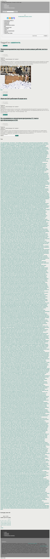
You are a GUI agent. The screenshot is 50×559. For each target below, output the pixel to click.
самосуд (18, 423)
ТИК (26, 455)
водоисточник (29, 198)
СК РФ (35, 430)
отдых (44, 359)
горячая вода (3, 222)
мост (19, 323)
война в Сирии (27, 201)
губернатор (5, 226)
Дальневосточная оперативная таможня (14, 227)
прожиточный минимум (37, 400)
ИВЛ (35, 267)
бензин (11, 173)
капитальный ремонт (29, 277)
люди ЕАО (40, 301)
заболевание (15, 259)
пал (39, 364)
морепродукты (3, 323)
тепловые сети (16, 453)
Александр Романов (37, 156)
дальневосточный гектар (21, 228)
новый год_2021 (22, 345)
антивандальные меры (28, 162)
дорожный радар (8, 250)
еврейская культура (19, 252)
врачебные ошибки (10, 204)
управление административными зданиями (34, 469)
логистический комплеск (8, 300)
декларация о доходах (11, 232)
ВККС (27, 196)
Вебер (25, 190)
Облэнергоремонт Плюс (14, 349)
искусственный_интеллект (28, 273)
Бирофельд (42, 178)
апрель (41, 164)
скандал (7, 431)
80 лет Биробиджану (41, 145)
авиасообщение (11, 150)
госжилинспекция (44, 222)
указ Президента (4, 466)
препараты (30, 393)
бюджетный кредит (4, 187)
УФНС (34, 472)
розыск (38, 415)
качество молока (34, 278)
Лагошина (31, 294)
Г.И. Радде (27, 214)
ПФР (4, 407)
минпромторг (33, 316)
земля (44, 265)
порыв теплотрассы (34, 386)
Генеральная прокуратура (34, 215)
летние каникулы (9, 299)
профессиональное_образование (22, 403)
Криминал (23, 290)
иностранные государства (34, 271)
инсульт (2, 272)
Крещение (10, 290)
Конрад (9, 285)
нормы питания (28, 346)
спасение (17, 442)
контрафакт (45, 285)
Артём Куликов (14, 167)
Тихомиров (34, 455)
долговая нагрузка (4, 248)
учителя (38, 474)
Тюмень (2, 463)
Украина (14, 466)
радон (9, 408)
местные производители (23, 311)
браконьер (12, 184)
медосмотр (41, 309)
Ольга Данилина (34, 355)
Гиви (21, 216)
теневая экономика (4, 453)
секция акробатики (37, 425)
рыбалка (24, 420)
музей (16, 324)
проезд (30, 400)
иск (13, 273)
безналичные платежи (5, 171)
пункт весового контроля (30, 406)
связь (19, 425)
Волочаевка (8, 202)
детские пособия (8, 243)
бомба (37, 182)
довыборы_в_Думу (17, 247)
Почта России (11, 390)
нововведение (21, 344)
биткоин (47, 178)
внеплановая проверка (40, 197)
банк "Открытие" (6, 169)
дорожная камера (33, 249)
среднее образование (36, 443)
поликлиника (41, 384)
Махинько (22, 307)
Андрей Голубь (22, 161)
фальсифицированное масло (23, 475)
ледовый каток (3, 296)
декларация (3, 232)
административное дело (13, 153)
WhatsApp (41, 146)
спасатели (12, 442)
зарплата (9, 264)
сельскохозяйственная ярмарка (32, 426)
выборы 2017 (7, 208)
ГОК (4, 220)
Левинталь (41, 294)
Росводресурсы (9, 416)
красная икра (15, 289)
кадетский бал (44, 275)
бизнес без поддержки (29, 174)
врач (4, 204)
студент (2, 447)
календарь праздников (41, 276)
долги (39, 247)
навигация (7, 329)
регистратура (40, 410)
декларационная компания (43, 231)
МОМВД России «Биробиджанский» (23, 322)
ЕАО (47, 250)
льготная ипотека (15, 301)
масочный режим (34, 306)
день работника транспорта (11, 238)
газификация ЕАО (39, 214)
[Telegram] (8, 18)
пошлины (23, 390)
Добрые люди (3, 247)
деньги (19, 241)
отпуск (38, 362)
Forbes (26, 146)
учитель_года (33, 474)
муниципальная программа (14, 326)
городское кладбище (27, 221)
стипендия (40, 444)
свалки (8, 425)
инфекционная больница (19, 272)
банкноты (21, 169)
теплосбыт (17, 454)
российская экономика (22, 418)
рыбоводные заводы (31, 420)
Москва (8, 323)
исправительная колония (40, 273)
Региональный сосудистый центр (29, 410)
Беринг (14, 173)
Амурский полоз (22, 159)
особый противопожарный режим (19, 359)
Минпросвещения (40, 316)
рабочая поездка (41, 407)
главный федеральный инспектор (35, 218)
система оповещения (8, 430)
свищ (16, 425)
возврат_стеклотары (5, 201)
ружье (47, 419)
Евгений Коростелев (10, 252)
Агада (8, 152)
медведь (40, 307)
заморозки (13, 262)
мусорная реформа (31, 327)
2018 (7, 145)
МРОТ (9, 324)
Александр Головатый (37, 154)
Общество (6, 22)
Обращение (17, 350)
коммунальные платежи (35, 283)
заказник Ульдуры (22, 260)
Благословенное (7, 180)
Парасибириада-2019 (19, 367)
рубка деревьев (32, 419)
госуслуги (24, 224)
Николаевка (35, 341)
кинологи (36, 279)
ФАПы (9, 476)
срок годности (3, 444)
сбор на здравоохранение (42, 424)
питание (34, 376)
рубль (40, 419)
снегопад (40, 435)
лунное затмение (40, 300)
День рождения (21, 238)
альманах (2, 159)
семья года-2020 (14, 427)
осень (1, 359)
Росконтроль (34, 416)
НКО (32, 342)
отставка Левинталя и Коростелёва (8, 363)
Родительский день (17, 415)
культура (41, 292)
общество (2, 352)
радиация (5, 408)
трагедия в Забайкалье (17, 458)
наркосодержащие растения (29, 333)
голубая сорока (27, 220)
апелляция (25, 164)
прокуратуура (35, 401)
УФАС (26, 472)
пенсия (46, 372)
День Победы (18, 237)
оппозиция (37, 357)
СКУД (28, 432)
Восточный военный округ (30, 203)
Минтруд (7, 317)
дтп (35, 250)
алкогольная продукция (39, 158)
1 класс (43, 144)
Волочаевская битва (15, 202)
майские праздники (17, 302)
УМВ (33, 466)
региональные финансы (5, 410)
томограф (6, 457)
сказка (4, 431)
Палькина (2, 366)
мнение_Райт (33, 318)
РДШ (28, 409)
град (42, 224)
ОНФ (38, 356)
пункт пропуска (39, 406)
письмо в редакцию (18, 376)
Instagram (30, 146)
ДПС (28, 250)
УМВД (35, 466)
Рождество (33, 415)
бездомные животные (41, 170)
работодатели (26, 407)
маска (23, 306)
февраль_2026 (30, 476)
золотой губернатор (30, 266)
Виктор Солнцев (4, 196)
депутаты (27, 241)
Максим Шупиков (27, 304)
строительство (38, 446)
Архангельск (21, 167)
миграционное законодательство (12, 312)
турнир (28, 461)
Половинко (34, 385)
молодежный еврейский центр (37, 321)
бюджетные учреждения (42, 186)
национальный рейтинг (26, 335)
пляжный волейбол (25, 378)
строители (32, 446)
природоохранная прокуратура (29, 396)
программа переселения (35, 398)
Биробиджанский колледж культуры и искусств (18, 178)
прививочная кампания (30, 395)
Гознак (1, 220)
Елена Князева (3, 254)
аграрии (16, 152)
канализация (22, 277)
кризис (14, 290)
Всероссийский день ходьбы (12, 207)
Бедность (28, 170)
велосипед (33, 191)
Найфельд (2, 330)
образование (35, 349)
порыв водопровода (25, 386)
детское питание (41, 243)
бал (46, 168)
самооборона (13, 423)
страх (19, 446)
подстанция (15, 381)
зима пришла (18, 266)
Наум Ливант (18, 335)
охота (36, 363)
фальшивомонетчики (43, 475)
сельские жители (4, 426)
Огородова (14, 353)
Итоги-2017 (13, 275)
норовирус (34, 346)
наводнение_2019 (20, 329)
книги (46, 281)
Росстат (41, 418)
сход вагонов (3, 450)
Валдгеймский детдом (5, 188)
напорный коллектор (38, 332)
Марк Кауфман (43, 305)
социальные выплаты (5, 441)
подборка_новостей (4, 380)
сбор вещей (33, 424)
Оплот (29, 357)
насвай (35, 334)
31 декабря (16, 145)
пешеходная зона (10, 375)
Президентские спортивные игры (7, 393)
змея (25, 266)
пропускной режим (13, 402)
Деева (16, 231)
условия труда (39, 471)
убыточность (40, 463)
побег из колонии (38, 378)
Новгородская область (5, 344)
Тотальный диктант (44, 457)
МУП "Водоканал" (39, 326)
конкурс (6, 285)
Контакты (6, 6)
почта (7, 390)
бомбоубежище (43, 182)
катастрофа (6, 278)
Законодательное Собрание (35, 260)
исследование (3, 275)
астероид (34, 167)
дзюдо (15, 244)
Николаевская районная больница (8, 342)
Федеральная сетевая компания (13, 477)
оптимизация (17, 358)
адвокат (20, 152)
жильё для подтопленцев (35, 258)
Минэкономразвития (17, 317)
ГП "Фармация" (34, 224)
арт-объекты (44, 165)
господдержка (3, 224)
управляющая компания (13, 471)
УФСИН (46, 472)
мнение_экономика (4, 319)
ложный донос (24, 300)
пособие (2, 389)
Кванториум (3, 279)
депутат (23, 241)
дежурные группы (22, 231)
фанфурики (2, 476)
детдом (38, 241)
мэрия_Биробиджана (25, 328)
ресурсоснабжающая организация (24, 414)
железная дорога (40, 254)
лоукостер (33, 300)
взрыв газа (35, 193)
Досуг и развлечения (9, 30)
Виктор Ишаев (39, 194)
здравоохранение (26, 265)
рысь (43, 420)
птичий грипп (18, 406)
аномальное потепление (5, 162)
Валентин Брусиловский (20, 188)
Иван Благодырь (16, 267)
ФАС (12, 476)
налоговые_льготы (16, 332)
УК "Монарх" (43, 465)
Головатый (12, 220)
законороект (24, 261)
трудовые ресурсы (37, 460)
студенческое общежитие (14, 447)
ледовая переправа (23, 295)
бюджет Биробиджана (40, 185)
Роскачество (21, 416)
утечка (9, 472)
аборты (9, 147)
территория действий (31, 454)
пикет (40, 375)
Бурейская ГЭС (7, 185)
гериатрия (11, 216)
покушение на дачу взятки (13, 384)
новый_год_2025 (13, 346)
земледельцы (33, 265)
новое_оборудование (43, 344)
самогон (35, 421)
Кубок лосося (10, 292)
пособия (6, 389)
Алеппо (14, 158)
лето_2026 (17, 299)
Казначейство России (26, 276)
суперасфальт (25, 449)
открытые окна (39, 361)
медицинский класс (25, 309)
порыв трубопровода (44, 386)
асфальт (44, 167)
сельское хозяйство (20, 426)
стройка (44, 446)
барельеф (8, 170)
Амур (6, 159)
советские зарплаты (8, 437)
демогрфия (30, 232)
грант (1, 225)
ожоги (39, 353)
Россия (37, 418)
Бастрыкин (21, 170)
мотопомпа (34, 323)
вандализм (7, 190)
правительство (29, 390)
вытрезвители (37, 213)
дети (41, 241)
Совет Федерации (38, 436)
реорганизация (41, 413)
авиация (17, 150)
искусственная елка (18, 273)
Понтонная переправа (5, 386)
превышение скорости (21, 391)
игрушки (46, 267)
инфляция (31, 272)
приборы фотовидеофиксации (18, 395)
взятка (9, 194)
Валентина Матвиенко (39, 188)
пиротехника (11, 376)
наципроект (3, 336)
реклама (12, 413)
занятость (18, 262)
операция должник (17, 357)
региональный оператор (16, 410)
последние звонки (35, 387)
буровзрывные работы (16, 185)
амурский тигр (29, 159)
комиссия (2, 283)
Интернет (11, 272)
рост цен (45, 418)
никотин (26, 342)
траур (46, 459)
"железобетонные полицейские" (36, 142)
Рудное (44, 419)
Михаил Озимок (45, 317)
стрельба (28, 446)
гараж (17, 215)
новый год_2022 (30, 345)
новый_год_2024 (6, 346)
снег (36, 435)
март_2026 (19, 306)
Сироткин (45, 429)
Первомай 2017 (18, 373)
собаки (45, 435)
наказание (7, 330)
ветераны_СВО (41, 192)
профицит (41, 403)
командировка (30, 282)
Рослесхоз (39, 416)
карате (45, 277)
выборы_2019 (36, 208)
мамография (13, 305)
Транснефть (12, 459)
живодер (24, 256)
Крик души (18, 290)
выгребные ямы (7, 210)
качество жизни (15, 278)
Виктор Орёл (46, 194)
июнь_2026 (23, 275)
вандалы (12, 190)
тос (39, 457)
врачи (15, 204)
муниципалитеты (4, 326)
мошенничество (4, 324)
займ (8, 260)
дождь (23, 247)
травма (6, 458)
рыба (21, 420)
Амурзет (9, 159)
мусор (25, 327)
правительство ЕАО (36, 390)
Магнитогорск (3, 302)
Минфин (11, 317)
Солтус (30, 437)
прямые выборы (24, 404)
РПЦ (25, 419)
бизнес (22, 174)
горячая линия (9, 222)
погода (17, 379)
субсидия (42, 448)
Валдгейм (42, 187)
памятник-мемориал (26, 366)
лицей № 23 (41, 299)
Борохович (5, 184)
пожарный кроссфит (15, 383)
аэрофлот (43, 168)
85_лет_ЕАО (16, 146)
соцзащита (28, 438)
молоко (2, 322)
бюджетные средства (32, 186)
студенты (6, 447)
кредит (28, 289)
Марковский (12, 306)
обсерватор (32, 350)
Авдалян (34, 148)
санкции (15, 424)
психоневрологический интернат (7, 406)
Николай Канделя (20, 342)
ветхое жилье (6, 193)
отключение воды (10, 361)
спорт (30, 442)
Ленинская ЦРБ (36, 296)
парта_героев (38, 367)
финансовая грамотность (33, 482)
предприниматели (12, 392)
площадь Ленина (17, 378)
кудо (25, 292)
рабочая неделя (33, 407)
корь (13, 288)
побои (43, 378)
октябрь (2, 355)
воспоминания (14, 203)
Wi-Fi (44, 146)
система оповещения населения (20, 430)
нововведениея (28, 344)
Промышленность (4, 402)
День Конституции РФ (18, 235)
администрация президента (25, 153)
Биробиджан (24, 175)
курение (32, 293)
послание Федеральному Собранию (23, 387)
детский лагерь (27, 243)
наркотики (38, 333)
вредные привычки (21, 204)
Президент (29, 392)
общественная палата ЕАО (15, 351)
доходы (25, 250)
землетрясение (39, 265)
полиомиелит (3, 385)
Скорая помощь (23, 432)
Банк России (13, 169)
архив (25, 167)
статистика (17, 444)
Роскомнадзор (27, 416)
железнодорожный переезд (6, 255)
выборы (2, 208)
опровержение (8, 358)
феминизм (40, 478)
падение (36, 364)
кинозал (32, 279)
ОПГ (12, 357)
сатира (24, 424)
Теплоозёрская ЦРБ (45, 453)
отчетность (32, 363)
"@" (1, 142)
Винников (15, 196)
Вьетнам (7, 214)
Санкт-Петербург (9, 424)
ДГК (1, 231)
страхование (23, 446)
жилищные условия (10, 258)
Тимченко (29, 455)
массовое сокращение (43, 306)
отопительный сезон (27, 362)
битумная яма (3, 179)
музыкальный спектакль (37, 324)
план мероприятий (40, 376)
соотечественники (40, 437)
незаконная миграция (18, 338)
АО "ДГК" (16, 164)
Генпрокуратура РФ (4, 216)
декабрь (35, 231)
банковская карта (27, 169)
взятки (13, 194)
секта (31, 425)
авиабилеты (38, 148)
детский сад (34, 243)
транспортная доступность (21, 459)
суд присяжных (3, 449)
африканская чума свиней (29, 168)
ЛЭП (37, 301)
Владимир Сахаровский (18, 197)
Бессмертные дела (35, 173)
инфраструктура (37, 272)
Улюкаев (30, 466)
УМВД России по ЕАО (14, 467)
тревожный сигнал (4, 460)
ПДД (42, 369)
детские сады (15, 243)
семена (40, 426)
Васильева (16, 190)
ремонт (30, 413)
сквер (10, 431)
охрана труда (40, 363)
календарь (33, 276)
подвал (11, 380)
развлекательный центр (19, 408)
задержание (42, 259)
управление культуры (27, 470)
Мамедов (2, 305)
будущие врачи (37, 184)
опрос (12, 358)
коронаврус (36, 287)
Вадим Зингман (27, 187)
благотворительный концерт (16, 181)
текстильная (22, 452)
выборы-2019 (43, 209)
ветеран (17, 192)
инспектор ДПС (43, 271)
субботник (33, 448)
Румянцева (10, 420)
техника (43, 454)
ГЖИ (15, 216)
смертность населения (39, 433)
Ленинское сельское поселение (12, 298)
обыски (5, 353)
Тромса (10, 460)
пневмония (31, 378)
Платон (8, 378)
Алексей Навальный (37, 157)
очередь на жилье (4, 364)
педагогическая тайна (19, 370)
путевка (45, 406)
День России (28, 238)
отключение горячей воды (20, 361)
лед (18, 295)
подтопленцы (27, 381)
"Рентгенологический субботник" (24, 144)
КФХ (13, 294)
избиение (5, 268)
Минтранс (2, 317)
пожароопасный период (25, 383)
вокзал (37, 201)
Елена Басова (46, 253)
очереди (46, 363)
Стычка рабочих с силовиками (27, 447)
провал (13, 398)
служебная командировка (14, 433)
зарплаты (13, 264)
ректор (23, 413)
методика (36, 311)
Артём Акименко (7, 167)
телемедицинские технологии (32, 452)
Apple (23, 146)
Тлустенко (41, 455)
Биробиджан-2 (30, 175)
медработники (3, 310)
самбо (32, 421)
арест (25, 165)
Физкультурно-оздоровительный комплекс (32, 481)
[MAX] (14, 18)
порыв (19, 386)
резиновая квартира (29, 412)
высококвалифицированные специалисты (22, 211)
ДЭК (42, 250)
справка (23, 443)
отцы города (19, 363)
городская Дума (11, 221)
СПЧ (30, 443)
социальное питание (40, 440)
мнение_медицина (25, 318)
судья (20, 449)
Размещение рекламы (9, 7)
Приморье (6, 396)
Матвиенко (2, 307)
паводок (32, 364)
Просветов (19, 402)
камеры (5, 277)
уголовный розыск (37, 464)
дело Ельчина (19, 232)
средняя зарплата (45, 443)
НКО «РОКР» (36, 342)
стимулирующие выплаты (32, 444)
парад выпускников (42, 366)
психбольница (31, 404)
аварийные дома (32, 147)
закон (27, 260)
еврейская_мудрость (28, 252)
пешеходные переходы (19, 375)
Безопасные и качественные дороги (36, 171)
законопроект (18, 261)
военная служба (24, 199)
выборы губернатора (15, 208)
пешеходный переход (30, 375)
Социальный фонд (41, 441)
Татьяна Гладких (4, 452)
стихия (44, 444)
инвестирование (12, 270)
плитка (11, 378)
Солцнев (34, 437)
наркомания (20, 333)
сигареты (31, 429)
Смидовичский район (19, 435)
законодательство (4, 261)
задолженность (3, 260)
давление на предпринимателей (40, 226)
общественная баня (4, 351)
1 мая (46, 144)
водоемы (24, 198)
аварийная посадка (15, 147)
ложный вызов (17, 300)
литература (32, 299)
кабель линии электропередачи (33, 275)
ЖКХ (5, 26)
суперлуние (31, 449)
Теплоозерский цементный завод (7, 454)
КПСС (4, 289)
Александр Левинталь (18, 156)
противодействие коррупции (32, 402)
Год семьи (24, 219)
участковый (6, 474)
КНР (1, 282)
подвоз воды (16, 380)
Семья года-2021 (22, 427)
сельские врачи (44, 425)
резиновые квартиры (39, 412)
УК (30, 465)
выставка (2, 213)
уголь (1, 465)
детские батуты (41, 242)
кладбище (26, 281)
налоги (1, 332)
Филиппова (17, 482)
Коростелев (41, 287)
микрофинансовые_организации (31, 312)
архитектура (29, 167)
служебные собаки (24, 433)
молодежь (46, 321)
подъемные (33, 381)
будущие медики (45, 184)
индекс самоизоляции (38, 270)
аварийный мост (8, 148)
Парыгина (18, 368)
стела (24, 444)
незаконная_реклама (44, 338)
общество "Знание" (9, 352)
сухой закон (45, 449)
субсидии (38, 448)
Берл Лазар (18, 173)
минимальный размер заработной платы (32, 313)
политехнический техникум (12, 385)
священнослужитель (25, 425)
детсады (44, 241)
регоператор (3, 412)
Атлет (12, 168)
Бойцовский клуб (10, 182)
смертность (31, 433)
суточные (40, 449)
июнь (20, 275)
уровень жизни (32, 471)
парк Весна (28, 367)
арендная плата (20, 165)
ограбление (20, 353)
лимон (28, 299)
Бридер (17, 184)
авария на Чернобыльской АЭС (22, 148)
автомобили (39, 151)
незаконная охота (27, 338)
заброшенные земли (32, 259)
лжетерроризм (23, 299)
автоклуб (35, 151)
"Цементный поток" (36, 144)
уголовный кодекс (29, 464)
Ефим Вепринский (23, 254)
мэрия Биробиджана (15, 328)
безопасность (25, 171)
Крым (26, 290)
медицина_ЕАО (8, 309)
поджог (33, 380)
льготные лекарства (28, 301)
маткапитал (17, 307)
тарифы (46, 450)
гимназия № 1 (25, 218)
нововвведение (14, 344)
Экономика (7, 21)
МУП (34, 326)
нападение (31, 332)
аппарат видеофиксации (33, 164)
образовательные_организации (7, 350)
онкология (27, 356)
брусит (20, 184)
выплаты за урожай (36, 210)
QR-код (37, 146)
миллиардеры (42, 312)
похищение (3, 390)
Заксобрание (30, 261)
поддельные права (27, 380)
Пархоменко (13, 368)
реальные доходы (34, 409)
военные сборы (31, 199)
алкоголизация (26, 158)
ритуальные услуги (44, 414)
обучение (37, 350)
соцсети (6, 442)
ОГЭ (34, 353)
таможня (35, 450)
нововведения (35, 344)
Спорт (5, 29)
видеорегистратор (25, 194)
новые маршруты (10, 345)
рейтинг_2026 (7, 413)
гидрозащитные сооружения (31, 216)
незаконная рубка (35, 338)
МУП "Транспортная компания (17, 327)
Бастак (17, 170)
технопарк (20, 455)
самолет (8, 423)
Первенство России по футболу (7, 373)
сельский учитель (12, 426)
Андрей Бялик (15, 161)
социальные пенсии (14, 441)
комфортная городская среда (34, 284)
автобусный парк (19, 151)
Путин (1, 407)
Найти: (1, 135)
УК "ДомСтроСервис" (36, 465)
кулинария (28, 292)
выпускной (2, 211)
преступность (43, 393)
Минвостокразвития (4, 313)
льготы (34, 301)
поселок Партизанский (10, 387)
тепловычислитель (24, 453)
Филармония (7, 482)
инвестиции (18, 270)
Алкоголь (32, 158)
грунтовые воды (39, 225)
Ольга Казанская (42, 355)
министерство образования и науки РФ (9, 315)
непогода (20, 339)
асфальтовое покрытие (5, 168)
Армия (34, 165)
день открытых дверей (22, 236)
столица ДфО (3, 446)
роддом (11, 415)
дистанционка (40, 244)
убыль (27, 463)
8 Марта (32, 145)
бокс (15, 182)
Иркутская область (8, 273)
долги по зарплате (45, 247)
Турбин (17, 461)
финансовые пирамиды (5, 483)
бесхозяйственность (5, 174)
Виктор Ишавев (32, 194)
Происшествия (7, 27)
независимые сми (9, 338)
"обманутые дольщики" (11, 144)
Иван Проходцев (30, 267)
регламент (45, 410)
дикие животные (25, 244)
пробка (2, 398)
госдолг (34, 222)
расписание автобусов (22, 409)
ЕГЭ (9, 253)
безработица (3, 173)
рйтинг (2, 415)
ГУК (27, 226)
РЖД (33, 414)
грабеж (39, 224)
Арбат (6, 165)
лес (29, 298)
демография (25, 232)
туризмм (24, 461)
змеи (22, 266)
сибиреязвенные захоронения (22, 429)
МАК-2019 (42, 302)
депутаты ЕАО (33, 241)
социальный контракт (32, 441)
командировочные (37, 282)
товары (45, 455)
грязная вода (46, 225)
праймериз (13, 391)
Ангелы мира (9, 161)
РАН (6, 409)
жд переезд (33, 254)
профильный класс (34, 403)
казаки (16, 276)
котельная (41, 288)
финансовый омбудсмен (16, 483)
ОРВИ (24, 358)
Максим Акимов (12, 304)
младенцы (2, 318)
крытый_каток (37, 290)
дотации (18, 250)
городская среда (18, 221)
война (23, 201)
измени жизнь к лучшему (35, 268)
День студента (11, 239)
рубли (37, 419)
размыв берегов (38, 408)
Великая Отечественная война (12, 191)
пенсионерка (35, 370)
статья (21, 444)
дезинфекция (30, 231)
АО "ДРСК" (20, 164)
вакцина (33, 187)
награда (26, 329)
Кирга (1, 281)
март (16, 306)
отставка (47, 362)
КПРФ (1, 289)
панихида (36, 366)
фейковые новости (29, 478)
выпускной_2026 (9, 211)
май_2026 (10, 302)
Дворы (46, 230)
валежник (12, 188)
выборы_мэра (31, 209)
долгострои (11, 248)
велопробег (28, 191)
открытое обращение (31, 361)
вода (13, 198)
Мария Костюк (37, 305)
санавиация (22, 423)
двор (44, 230)
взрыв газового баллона (43, 193)
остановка (29, 359)
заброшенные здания (23, 259)
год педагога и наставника (16, 219)
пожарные (9, 383)
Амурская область (15, 159)
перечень (44, 373)
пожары (43, 383)
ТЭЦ (45, 461)
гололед (17, 220)
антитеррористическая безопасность (24, 163)
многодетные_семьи (26, 319)
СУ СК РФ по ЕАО (19, 448)
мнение (11, 318)
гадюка (31, 214)
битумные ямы (24, 179)
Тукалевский (12, 461)
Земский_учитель (11, 266)
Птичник (23, 406)
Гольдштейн (34, 220)
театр (17, 452)
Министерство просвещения (24, 315)
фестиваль (12, 480)
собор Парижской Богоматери (7, 436)
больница (18, 182)
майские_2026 (25, 302)
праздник (4, 391)
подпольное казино (39, 380)
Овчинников (9, 353)
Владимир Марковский (39, 196)
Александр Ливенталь (28, 156)
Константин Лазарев (16, 285)
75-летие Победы (26, 145)
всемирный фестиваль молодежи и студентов (10, 205)
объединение (40, 352)
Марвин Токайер (30, 305)
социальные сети (23, 441)
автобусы (25, 151)
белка (7, 173)
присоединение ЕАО (40, 396)
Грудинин (33, 225)
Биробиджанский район (34, 178)
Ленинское (2, 298)
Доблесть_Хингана (44, 245)
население (39, 334)
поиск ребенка (3, 384)
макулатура (33, 304)
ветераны (21, 192)
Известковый (26, 268)
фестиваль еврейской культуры (22, 480)
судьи (17, 449)
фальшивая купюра (34, 475)
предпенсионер (38, 391)
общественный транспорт (39, 351)
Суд (47, 448)
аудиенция (16, 168)
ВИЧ (25, 196)
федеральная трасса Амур (27, 477)
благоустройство (27, 181)
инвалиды (6, 270)
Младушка (7, 318)
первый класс (25, 373)
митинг (31, 317)
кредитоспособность (44, 289)
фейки (23, 478)
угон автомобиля (9, 465)
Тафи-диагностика (12, 452)
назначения (45, 329)
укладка (10, 466)
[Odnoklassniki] (10, 18)
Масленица (27, 306)
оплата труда (25, 357)
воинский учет (18, 201)
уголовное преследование (19, 464)
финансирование (23, 482)
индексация (14, 271)
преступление (36, 393)
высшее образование (17, 213)
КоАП (3, 282)
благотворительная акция (26, 180)
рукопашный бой (4, 420)
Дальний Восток (31, 228)
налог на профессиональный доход (38, 330)
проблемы (9, 398)
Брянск (28, 184)
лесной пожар (35, 298)
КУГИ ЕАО (17, 292)
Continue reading (4, 65)
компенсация (25, 284)
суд (45, 448)
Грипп (29, 225)
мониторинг (33, 322)
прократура (9, 401)
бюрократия (12, 187)
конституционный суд (26, 285)
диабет (19, 244)
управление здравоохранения (15, 470)
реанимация (41, 409)
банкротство (3, 170)
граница (46, 224)
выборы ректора (29, 208)
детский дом (21, 243)
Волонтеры (2, 202)
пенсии (25, 370)
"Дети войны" (18, 142)
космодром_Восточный (30, 288)
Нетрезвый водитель (38, 340)
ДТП (33, 250)
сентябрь (35, 427)
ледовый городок (42, 295)
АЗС (43, 153)
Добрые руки (10, 247)
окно (47, 353)
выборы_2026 (3, 209)
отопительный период (17, 362)
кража (7, 289)
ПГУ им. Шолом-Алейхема (35, 369)
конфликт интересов (5, 287)
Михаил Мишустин (37, 317)
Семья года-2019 (6, 427)
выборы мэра (23, 208)
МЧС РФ (4, 328)
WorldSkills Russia (4, 147)
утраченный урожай (15, 472)
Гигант (23, 216)
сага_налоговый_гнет (10, 421)
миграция (22, 312)
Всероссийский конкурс (24, 207)
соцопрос (2, 442)
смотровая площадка (28, 435)
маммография (8, 305)
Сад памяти (17, 421)
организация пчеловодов (32, 358)
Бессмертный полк (44, 173)
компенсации (6, 284)
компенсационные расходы (15, 284)
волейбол (41, 201)
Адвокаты (24, 152)
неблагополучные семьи (24, 336)
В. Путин (17, 187)
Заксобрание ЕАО (37, 261)
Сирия (41, 429)
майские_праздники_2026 (34, 302)
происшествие (3, 401)
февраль (25, 476)
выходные (2, 214)
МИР (29, 317)
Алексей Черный (9, 158)
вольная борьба (32, 202)
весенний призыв (8, 192)
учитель (14, 474)
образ (30, 349)
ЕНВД (17, 254)
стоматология (9, 446)
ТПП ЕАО (2, 458)
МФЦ (47, 327)
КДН (16, 279)
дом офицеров (38, 248)
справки (27, 443)
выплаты (30, 210)
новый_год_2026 (21, 346)
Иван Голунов (23, 267)
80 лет (35, 145)
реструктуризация (4, 414)
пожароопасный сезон (36, 383)
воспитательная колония (5, 203)
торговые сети (27, 457)
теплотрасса (23, 454)
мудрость (13, 324)
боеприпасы (3, 182)
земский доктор (4, 266)
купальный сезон (12, 293)
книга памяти (42, 281)
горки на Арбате (4, 221)
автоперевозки (3, 152)
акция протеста (10, 154)
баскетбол (13, 170)
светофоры (12, 425)
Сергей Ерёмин (40, 427)
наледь (17, 330)
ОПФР (21, 358)
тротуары (18, 460)
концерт (12, 287)
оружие (39, 358)
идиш (1, 268)
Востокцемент (21, 203)
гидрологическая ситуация (11, 218)
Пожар (40, 381)
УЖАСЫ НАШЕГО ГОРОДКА (22, 465)
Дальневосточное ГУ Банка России (8, 228)
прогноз (21, 398)
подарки (45, 379)
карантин (41, 277)
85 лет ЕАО (11, 146)
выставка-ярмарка (8, 213)
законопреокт (12, 261)
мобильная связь (44, 319)
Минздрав (20, 313)
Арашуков (2, 165)
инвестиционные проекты (27, 270)
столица (48, 444)
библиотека (17, 174)
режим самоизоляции (20, 412)
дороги (27, 249)
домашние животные (11, 249)
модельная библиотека (16, 321)
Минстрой (46, 316)
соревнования (3, 438)
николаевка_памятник (43, 341)
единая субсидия (21, 253)
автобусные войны (37, 150)
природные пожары (17, 396)
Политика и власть (9, 20)
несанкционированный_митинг (7, 340)
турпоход (32, 461)
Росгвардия (15, 416)
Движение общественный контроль (34, 230)
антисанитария (12, 163)
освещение (46, 358)
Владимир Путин (9, 197)
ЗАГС (38, 259)
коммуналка (17, 283)
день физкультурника (31, 239)
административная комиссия (33, 152)
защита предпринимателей (15, 265)
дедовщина (12, 231)
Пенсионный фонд (40, 372)
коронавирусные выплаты (28, 287)
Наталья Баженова (8, 335)
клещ (30, 281)
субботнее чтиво (27, 448)
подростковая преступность (6, 381)
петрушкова (3, 375)
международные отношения (30, 310)
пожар (37, 381)
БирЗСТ (12, 175)
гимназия (20, 218)
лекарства (13, 296)
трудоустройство (45, 460)
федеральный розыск (5, 478)
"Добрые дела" (25, 142)
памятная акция (13, 366)
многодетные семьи (17, 319)
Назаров (40, 329)
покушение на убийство (24, 384)
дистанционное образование (7, 245)
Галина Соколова (8, 215)
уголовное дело (9, 464)
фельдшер (35, 478)
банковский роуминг (43, 169)
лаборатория (17, 294)
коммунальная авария (25, 283)
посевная (2, 387)
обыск (1, 353)
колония (25, 282)
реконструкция (17, 413)
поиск (46, 383)
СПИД (27, 442)
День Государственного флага (26, 233)
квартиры (8, 279)
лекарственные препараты (22, 296)
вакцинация (37, 187)
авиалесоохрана (4, 150)
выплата (26, 210)
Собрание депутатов (21, 436)
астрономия (39, 167)
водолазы (40, 198)
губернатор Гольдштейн (13, 226)
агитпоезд (12, 152)
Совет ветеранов (30, 436)
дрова (30, 250)
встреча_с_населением (35, 207)
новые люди (3, 345)
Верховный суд (39, 191)
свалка (5, 425)
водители (17, 198)
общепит (42, 350)
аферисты (21, 168)
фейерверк (16, 478)
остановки (34, 359)
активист (2, 154)
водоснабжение (16, 199)
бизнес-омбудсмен (38, 174)
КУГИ (14, 292)
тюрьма (6, 463)
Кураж (28, 293)
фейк (20, 478)
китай (4, 281)
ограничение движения (28, 353)
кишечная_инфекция (19, 281)
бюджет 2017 (32, 185)
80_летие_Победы (4, 146)
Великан (29, 190)
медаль (31, 307)
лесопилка (2, 299)
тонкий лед (11, 457)
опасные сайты (7, 357)
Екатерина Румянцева (38, 253)
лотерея (29, 300)
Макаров (7, 304)
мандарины (23, 305)
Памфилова (7, 366)
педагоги (12, 370)
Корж (15, 287)
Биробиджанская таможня (10, 176)
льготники (21, 301)
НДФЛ (17, 336)
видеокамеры (18, 194)
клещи (33, 281)
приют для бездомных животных (40, 397)
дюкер (44, 250)
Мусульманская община (41, 327)
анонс (21, 162)
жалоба (28, 254)
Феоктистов (3, 480)
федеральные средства (38, 477)
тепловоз (11, 453)
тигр (24, 455)
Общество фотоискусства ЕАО (30, 352)
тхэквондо (41, 461)
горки (48, 220)
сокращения (22, 437)
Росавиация (3, 416)
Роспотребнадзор (4, 418)
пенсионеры (41, 370)
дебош (4, 231)
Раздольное (31, 408)
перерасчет (39, 373)
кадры (13, 276)
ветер (13, 192)
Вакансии (6, 5)
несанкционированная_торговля (38, 339)
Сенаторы (28, 427)
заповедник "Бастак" (32, 262)
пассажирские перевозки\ (41, 368)
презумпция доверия (20, 393)
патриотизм (6, 369)
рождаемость (28, 415)
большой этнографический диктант (28, 182)
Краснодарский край (22, 289)
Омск (6, 356)
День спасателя (45, 238)
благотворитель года (15, 180)
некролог (2, 339)
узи (29, 465)
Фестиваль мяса (8, 481)
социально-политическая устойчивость (9, 440)
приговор (38, 395)
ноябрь (43, 346)
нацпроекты (13, 336)
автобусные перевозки (10, 151)
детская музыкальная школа (15, 242)
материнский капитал (10, 307)
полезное (32, 384)
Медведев (35, 307)
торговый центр (34, 457)
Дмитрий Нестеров (35, 245)
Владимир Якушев (27, 197)
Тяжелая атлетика (12, 463)
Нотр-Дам (39, 346)
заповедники (40, 262)
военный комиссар (39, 199)
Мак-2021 (2, 304)
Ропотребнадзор (44, 415)
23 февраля (11, 145)
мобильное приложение (5, 321)
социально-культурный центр (38, 438)
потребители (30, 389)
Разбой (12, 408)
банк (1, 169)
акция (5, 154)
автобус (21, 150)
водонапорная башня (8, 199)
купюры (25, 293)
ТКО (38, 455)
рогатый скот (7, 415)
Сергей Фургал (6, 429)
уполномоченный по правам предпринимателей (29, 467)
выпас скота (21, 210)
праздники (8, 391)
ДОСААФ (14, 250)
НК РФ (29, 342)
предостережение (30, 391)
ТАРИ (43, 450)
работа (21, 407)
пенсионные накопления (21, 372)
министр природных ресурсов (37, 315)
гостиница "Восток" (17, 224)
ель (15, 254)
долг (36, 247)
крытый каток (31, 290)
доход (21, 250)
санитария (31, 423)
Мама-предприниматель (41, 304)
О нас (5, 4)
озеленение (43, 353)
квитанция (12, 279)
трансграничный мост (28, 458)
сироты (2, 430)
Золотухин (37, 266)
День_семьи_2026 (14, 241)
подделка (21, 380)
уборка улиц (23, 463)
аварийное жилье (24, 147)
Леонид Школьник (24, 298)
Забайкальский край (4, 259)
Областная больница (14, 347)
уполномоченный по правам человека (16, 469)
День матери (35, 235)
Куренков (36, 293)
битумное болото (17, 179)
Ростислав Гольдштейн (5, 419)
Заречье (5, 264)
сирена (38, 429)
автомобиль (45, 151)
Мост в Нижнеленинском (26, 323)
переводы (30, 373)
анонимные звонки (15, 162)
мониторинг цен (40, 322)
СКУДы (31, 432)
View (1, 89)
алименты (18, 158)
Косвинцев (17, 288)
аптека (44, 164)
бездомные (33, 170)
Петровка (42, 374)
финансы (24, 483)
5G (21, 145)
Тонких (15, 457)
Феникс (45, 478)
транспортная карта (31, 459)
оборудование (26, 349)
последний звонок (43, 387)
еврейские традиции (38, 252)
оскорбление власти (7, 359)
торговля (22, 457)
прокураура (40, 401)
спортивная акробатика (37, 442)
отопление (34, 362)
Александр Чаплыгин (9, 157)
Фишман (28, 483)
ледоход (9, 296)
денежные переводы (38, 232)
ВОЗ (44, 199)
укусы (17, 466)
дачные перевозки (10, 230)
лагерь (27, 294)
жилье (16, 258)
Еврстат (6, 253)
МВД (28, 307)
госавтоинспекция (24, 222)
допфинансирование (20, 249)
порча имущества (14, 386)
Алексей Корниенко (29, 157)
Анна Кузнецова (44, 161)
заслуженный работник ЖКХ (21, 264)
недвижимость (33, 336)
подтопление (21, 381)
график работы (16, 225)
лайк (35, 294)
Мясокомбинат (35, 328)
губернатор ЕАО (22, 226)
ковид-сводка (8, 282)
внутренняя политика (7, 198)
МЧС (1, 328)
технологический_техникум (12, 455)
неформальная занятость (9, 341)
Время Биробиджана (42, 204)
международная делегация (18, 310)
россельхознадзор (12, 418)
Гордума (44, 220)
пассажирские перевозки (29, 368)
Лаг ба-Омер (23, 294)
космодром (22, 288)
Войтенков (33, 201)
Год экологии (30, 219)
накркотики (12, 330)
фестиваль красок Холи (34, 480)
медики (44, 307)
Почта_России (18, 390)
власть (33, 197)
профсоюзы (46, 403)
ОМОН (47, 355)
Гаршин (24, 215)
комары (43, 282)
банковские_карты (35, 169)
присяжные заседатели (19, 397)
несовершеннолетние (19, 340)
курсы (40, 293)
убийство (18, 463)
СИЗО (35, 429)
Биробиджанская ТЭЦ (21, 176)
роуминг (22, 419)
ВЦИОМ (46, 207)
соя (9, 442)
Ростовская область (15, 419)
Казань (19, 276)
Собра (15, 436)
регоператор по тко (10, 412)
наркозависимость (4, 333)
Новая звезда (42, 342)
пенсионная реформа (11, 372)
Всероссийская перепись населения (29, 205)
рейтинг (2, 413)
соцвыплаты (23, 438)
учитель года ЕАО (26, 474)
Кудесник (22, 292)
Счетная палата (9, 450)
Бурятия (23, 185)
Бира (1, 175)
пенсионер (29, 370)
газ (34, 214)
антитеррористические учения (7, 164)
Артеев (2, 167)
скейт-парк (24, 431)
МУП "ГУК (2, 327)
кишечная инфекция (10, 281)
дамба (42, 228)
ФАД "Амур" (7, 475)
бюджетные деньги (10, 186)
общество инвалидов (19, 352)
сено (31, 427)
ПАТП (1, 369)
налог (20, 330)
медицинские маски (16, 309)
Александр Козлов (9, 156)
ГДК (27, 215)
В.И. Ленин (21, 187)
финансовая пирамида (44, 482)
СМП (34, 435)
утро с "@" (22, 472)
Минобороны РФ (14, 316)
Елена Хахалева (10, 254)
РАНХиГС (9, 409)
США (28, 450)
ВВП (22, 190)
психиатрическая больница (40, 404)
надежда (36, 329)
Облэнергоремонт (4, 349)
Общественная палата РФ (27, 351)
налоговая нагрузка (7, 332)
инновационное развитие (22, 271)
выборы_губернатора (11, 209)
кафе (10, 278)
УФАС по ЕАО (30, 472)
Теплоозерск (37, 453)
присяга (12, 397)
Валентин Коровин (30, 188)
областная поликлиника (24, 347)
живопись (28, 256)
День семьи (33, 238)
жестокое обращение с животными (8, 256)
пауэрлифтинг (24, 369)
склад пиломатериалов (11, 432)
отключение (3, 361)
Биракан (5, 175)
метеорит (31, 311)
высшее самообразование (28, 213)
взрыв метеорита (4, 194)
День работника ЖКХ (35, 237)
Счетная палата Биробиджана (20, 450)
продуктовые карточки (23, 400)
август (30, 148)
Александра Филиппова (19, 157)
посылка (25, 389)
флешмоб (32, 483)
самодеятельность (41, 421)
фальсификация (13, 475)
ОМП (1, 356)
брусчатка (24, 184)
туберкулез (7, 461)
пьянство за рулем (15, 407)
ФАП (6, 476)
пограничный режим (38, 379)
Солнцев (27, 437)
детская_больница (34, 242)
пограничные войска (29, 379)
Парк (25, 367)
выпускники (43, 210)
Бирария (9, 175)
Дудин (37, 250)
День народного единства (11, 236)
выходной (43, 213)
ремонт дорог (35, 413)
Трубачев (22, 460)
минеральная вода (13, 313)
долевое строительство (24, 248)
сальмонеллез (23, 421)
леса (31, 298)
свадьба (2, 425)
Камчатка (9, 277)
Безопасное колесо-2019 (16, 171)
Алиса (22, 158)
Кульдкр (33, 292)
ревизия (46, 409)
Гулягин (30, 226)
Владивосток (31, 196)
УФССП (2, 474)
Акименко (46, 153)
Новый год (16, 345)
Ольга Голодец (27, 355)
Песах (10, 374)
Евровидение (46, 252)
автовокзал (30, 151)
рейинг (48, 412)
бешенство (12, 174)
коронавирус (19, 287)
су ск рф (14, 448)
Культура (6, 28)
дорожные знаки (40, 249)
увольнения (3, 464)
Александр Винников (27, 154)
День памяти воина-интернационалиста (37, 236)
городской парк (35, 221)
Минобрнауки (21, 316)
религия (26, 413)
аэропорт (39, 168)
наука (14, 335)
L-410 (33, 146)
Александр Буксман (18, 154)
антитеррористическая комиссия (39, 163)
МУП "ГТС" (45, 326)
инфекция (27, 272)
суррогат (36, 449)
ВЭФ (10, 214)
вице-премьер (20, 196)
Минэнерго (25, 317)
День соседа (39, 238)
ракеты (43, 408)
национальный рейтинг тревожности (40, 335)
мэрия (9, 328)
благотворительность (5, 181)
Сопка (45, 437)
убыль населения (33, 463)
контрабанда (40, 285)
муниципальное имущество (26, 326)
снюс (43, 435)
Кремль (2, 290)
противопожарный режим (9, 403)
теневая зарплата (43, 452)
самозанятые (3, 423)
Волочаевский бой (24, 202)
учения (10, 474)
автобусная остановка (28, 150)
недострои (39, 336)
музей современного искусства (25, 324)
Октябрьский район (8, 355)
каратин (2, 278)
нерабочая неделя (27, 339)
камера (2, 277)
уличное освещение (23, 466)
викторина (10, 196)
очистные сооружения (14, 364)
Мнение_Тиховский (40, 318)
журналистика (46, 258)
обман (21, 349)
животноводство (34, 256)
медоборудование (34, 309)
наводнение (13, 329)
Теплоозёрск (32, 453)
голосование (21, 220)
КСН (42, 290)
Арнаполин (38, 165)
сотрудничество (17, 438)
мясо (31, 328)
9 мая (20, 146)
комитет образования (9, 283)
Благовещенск (31, 179)
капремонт (36, 277)
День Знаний (10, 235)
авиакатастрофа (45, 148)
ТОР (18, 457)
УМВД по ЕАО (40, 466)
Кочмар (45, 288)
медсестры (9, 310)
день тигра (17, 239)
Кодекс (13, 282)
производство (45, 400)
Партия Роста (7, 368)
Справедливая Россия (16, 443)
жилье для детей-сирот (23, 258)
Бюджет (27, 185)
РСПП (27, 419)
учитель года (19, 474)
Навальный (2, 329)
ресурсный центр (13, 414)
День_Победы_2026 (5, 241)
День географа (9, 233)
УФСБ (37, 472)
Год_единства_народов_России (40, 219)
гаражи (20, 215)
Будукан (32, 184)
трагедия (10, 458)
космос (37, 288)
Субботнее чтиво (8, 33)
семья (43, 426)
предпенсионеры (4, 392)
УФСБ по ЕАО (42, 472)
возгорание (12, 201)
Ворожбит (38, 202)
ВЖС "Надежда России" (25, 193)
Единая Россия (13, 253)
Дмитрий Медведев (26, 245)
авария (13, 148)
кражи (10, 289)
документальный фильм (30, 247)
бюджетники (3, 186)
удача (14, 465)
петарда (13, 374)
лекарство (30, 296)
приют (31, 397)
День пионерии (11, 237)
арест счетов (30, 165)
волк (45, 201)
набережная (42, 328)
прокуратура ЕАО (28, 401)
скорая (18, 432)
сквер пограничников (17, 431)
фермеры (8, 480)
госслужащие (10, 224)
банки (17, 169)
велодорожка (22, 191)
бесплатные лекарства (26, 173)
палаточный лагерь (44, 364)
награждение (31, 329)
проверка (17, 398)
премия (26, 393)
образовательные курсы (43, 349)
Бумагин (2, 185)
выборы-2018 (37, 209)
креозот (6, 290)
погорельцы (22, 379)
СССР (8, 444)
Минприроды (27, 316)
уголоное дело (44, 464)
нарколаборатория (13, 333)
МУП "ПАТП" (8, 327)
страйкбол (15, 446)
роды (23, 415)
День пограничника (25, 237)
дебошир (8, 231)
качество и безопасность (24, 278)
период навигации (4, 374)
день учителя (23, 239)
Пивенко (37, 375)
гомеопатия (39, 220)
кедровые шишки (21, 279)
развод (27, 408)
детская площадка (25, 242)
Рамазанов (2, 409)
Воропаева (42, 202)
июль (17, 275)
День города (16, 233)
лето (14, 299)
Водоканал (35, 198)
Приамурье (9, 395)
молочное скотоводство (9, 322)
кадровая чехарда (8, 276)
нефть (16, 341)
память (32, 366)
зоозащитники (8, 267)
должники (32, 248)
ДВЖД (24, 230)
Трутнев (2, 461)
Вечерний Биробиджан (14, 193)
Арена (9, 165)
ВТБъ (41, 207)
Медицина (6, 24)
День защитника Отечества (39, 233)
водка (20, 198)
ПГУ (28, 369)
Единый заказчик (29, 253)
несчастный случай (28, 340)
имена (46, 268)
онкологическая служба (19, 356)
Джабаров (6, 244)
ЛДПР (37, 294)
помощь (43, 385)
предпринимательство (21, 392)
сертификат (13, 429)
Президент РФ (43, 392)
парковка (33, 367)
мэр (7, 328)
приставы (8, 397)
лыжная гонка (8, 301)
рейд (45, 412)
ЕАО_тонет (2, 252)
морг (45, 322)
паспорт (22, 368)
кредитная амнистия (34, 289)
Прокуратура (21, 401)
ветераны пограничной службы (31, 192)
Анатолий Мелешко (37, 159)
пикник (43, 375)
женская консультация (28, 255)
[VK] (12, 18)
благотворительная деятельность (39, 180)
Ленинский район (44, 296)
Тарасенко (39, 450)
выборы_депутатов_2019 (22, 209)
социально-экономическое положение (26, 440)
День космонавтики (27, 235)
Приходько (27, 397)
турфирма (36, 461)
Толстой (2, 457)
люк (44, 301)
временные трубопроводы (32, 204)
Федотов (12, 478)
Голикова (7, 220)
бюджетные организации (21, 186)
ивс (37, 267)
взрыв (31, 193)
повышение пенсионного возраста (8, 379)
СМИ (8, 435)
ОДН (36, 353)
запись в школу (24, 262)
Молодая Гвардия (26, 321)
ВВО (20, 190)
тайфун (31, 450)
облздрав (31, 347)
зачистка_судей (31, 264)
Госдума (38, 222)
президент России (36, 392)
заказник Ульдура (14, 260)
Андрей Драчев (29, 161)
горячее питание (16, 222)
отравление (42, 362)
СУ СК (35, 447)
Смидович (11, 435)
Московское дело (14, 323)
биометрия (45, 174)
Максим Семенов (19, 304)
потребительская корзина (39, 389)
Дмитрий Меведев (18, 245)
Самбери (29, 421)
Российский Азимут (31, 418)
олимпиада (21, 355)
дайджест (2, 227)
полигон (36, 384)
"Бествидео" (12, 142)
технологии (3, 455)
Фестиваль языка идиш (17, 481)
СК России (31, 430)
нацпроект (8, 336)
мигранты (40, 311)
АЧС (36, 168)
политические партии (23, 385)
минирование (44, 313)
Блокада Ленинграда (35, 181)
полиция (30, 385)
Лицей (36, 299)
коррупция (10, 288)
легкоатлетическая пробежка (11, 295)
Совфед (14, 437)
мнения (10, 319)
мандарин (18, 305)
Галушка (14, 215)
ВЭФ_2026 (13, 214)
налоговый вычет (25, 332)
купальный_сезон (20, 293)
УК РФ (47, 465)
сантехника (19, 424)
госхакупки (28, 224)
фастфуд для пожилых (18, 476)
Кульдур (37, 292)
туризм (20, 461)
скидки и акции (33, 431)
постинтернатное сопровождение (15, 389)
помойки (39, 385)
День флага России (40, 239)
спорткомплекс (8, 443)
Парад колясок (3, 367)
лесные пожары (41, 298)
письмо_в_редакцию (27, 376)
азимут (40, 153)
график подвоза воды (8, 225)
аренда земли (14, 165)
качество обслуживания (43, 278)
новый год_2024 (37, 345)
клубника (37, 281)
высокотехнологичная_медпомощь (39, 211)
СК (28, 430)
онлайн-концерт (33, 356)
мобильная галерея (35, 319)
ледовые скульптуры (33, 295)
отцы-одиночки (25, 363)
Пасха (48, 368)
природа (11, 396)
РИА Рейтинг (37, 414)
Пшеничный (8, 407)
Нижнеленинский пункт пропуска (25, 341)
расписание (14, 409)
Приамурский (3, 395)
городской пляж (42, 221)
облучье (45, 347)
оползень (33, 357)
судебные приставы (11, 449)
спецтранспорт (22, 442)
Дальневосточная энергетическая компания (33, 227)
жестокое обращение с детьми (40, 255)
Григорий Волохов (24, 225)
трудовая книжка (29, 460)
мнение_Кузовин (17, 318)
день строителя (4, 239)
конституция (34, 285)
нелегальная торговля (10, 339)
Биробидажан (17, 175)
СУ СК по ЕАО (39, 447)
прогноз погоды (26, 398)
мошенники (44, 323)
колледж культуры (19, 282)
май (7, 302)
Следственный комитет (38, 432)
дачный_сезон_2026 (18, 230)
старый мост (12, 444)
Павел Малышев (22, 364)
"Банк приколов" (5, 142)
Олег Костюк (16, 355)
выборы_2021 (43, 208)
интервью (6, 272)
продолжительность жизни (11, 400)
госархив (31, 222)
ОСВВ (42, 358)
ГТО (1, 226)
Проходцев (3, 404)
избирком (21, 268)
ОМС (4, 356)
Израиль (43, 268)
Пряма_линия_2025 (10, 404)
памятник (19, 366)
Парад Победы (10, 367)
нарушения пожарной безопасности (26, 334)
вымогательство (14, 210)
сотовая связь (10, 438)
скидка (28, 431)
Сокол (17, 437)
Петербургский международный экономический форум (27, 374)
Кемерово (27, 279)
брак (9, 184)
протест (24, 402)
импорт (2, 270)
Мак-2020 (47, 302)
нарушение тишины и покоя (11, 334)
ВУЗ (44, 207)
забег (10, 259)
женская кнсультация (18, 255)
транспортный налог (40, 459)
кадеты (2, 276)
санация (27, 423)
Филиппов (12, 482)
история (9, 275)
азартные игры (35, 153)
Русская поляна (16, 420)
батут (25, 170)
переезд (34, 373)
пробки (5, 398)
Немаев (16, 339)
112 (5, 145)
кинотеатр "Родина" (42, 279)
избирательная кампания (13, 268)
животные (40, 256)
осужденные (40, 359)
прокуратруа (15, 401)
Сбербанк (28, 424)
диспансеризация (33, 244)
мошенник (39, 323)
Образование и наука (9, 25)
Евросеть (2, 253)
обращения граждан (25, 350)
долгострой (16, 248)
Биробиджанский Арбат (31, 176)
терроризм (38, 454)
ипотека (43, 272)
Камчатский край (15, 277)
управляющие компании (23, 471)
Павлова (28, 364)
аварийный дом (39, 147)
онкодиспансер (11, 356)
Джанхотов (11, 244)
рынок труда (39, 420)
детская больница (4, 242)
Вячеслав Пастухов (20, 214)
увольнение (45, 463)
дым (40, 250)
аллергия (47, 158)
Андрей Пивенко (37, 161)
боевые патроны (44, 181)
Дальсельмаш (38, 228)
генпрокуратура (43, 215)
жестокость (19, 256)
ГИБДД (18, 216)
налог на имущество (26, 330)
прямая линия (17, 404)
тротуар (14, 460)
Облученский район (38, 347)
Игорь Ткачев (41, 267)
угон (4, 465)
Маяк (26, 307)
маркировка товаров (4, 306)
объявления (46, 352)
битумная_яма (10, 179)
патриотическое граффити (15, 369)
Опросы (6, 32)
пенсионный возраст (31, 372)
